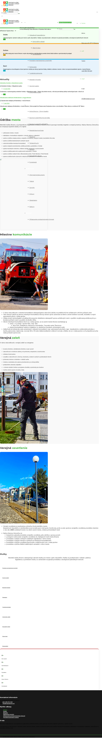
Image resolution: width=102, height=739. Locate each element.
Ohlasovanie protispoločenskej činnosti (14, 716)
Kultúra (28, 99)
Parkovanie (32, 67)
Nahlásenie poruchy (65, 22)
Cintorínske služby (35, 92)
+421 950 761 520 (87, 71)
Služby (5, 34)
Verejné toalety (34, 86)
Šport (28, 105)
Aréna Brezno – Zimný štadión (38, 111)
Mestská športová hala (36, 130)
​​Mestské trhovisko (6, 587)
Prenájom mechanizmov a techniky (40, 60)
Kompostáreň (37, 54)
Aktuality (5, 713)
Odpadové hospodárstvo (37, 35)
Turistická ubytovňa (35, 73)
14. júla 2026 (6, 89)
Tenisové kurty (34, 143)
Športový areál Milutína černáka (39, 118)
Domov (28, 22)
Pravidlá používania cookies (11, 717)
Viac (4, 39)
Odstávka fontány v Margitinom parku (11, 83)
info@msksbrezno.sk (88, 99)
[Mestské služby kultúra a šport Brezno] (51, 3)
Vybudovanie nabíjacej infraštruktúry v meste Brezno (15, 97)
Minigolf (31, 149)
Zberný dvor (36, 48)
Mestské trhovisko (35, 79)
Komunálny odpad (38, 41)
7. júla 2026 (6, 103)
